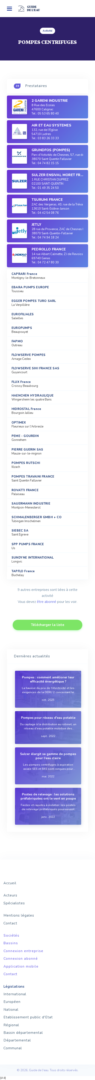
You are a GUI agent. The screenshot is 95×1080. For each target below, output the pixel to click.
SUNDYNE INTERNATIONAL (32, 558)
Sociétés (11, 935)
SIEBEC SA (20, 530)
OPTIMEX (19, 422)
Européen (12, 1001)
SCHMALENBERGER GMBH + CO (37, 517)
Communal (12, 1048)
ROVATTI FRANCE (25, 490)
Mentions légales (18, 915)
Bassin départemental (23, 1032)
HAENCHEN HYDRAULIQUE (32, 395)
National (10, 1009)
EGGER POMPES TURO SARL (34, 301)
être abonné (46, 601)
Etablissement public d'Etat (28, 1017)
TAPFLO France (23, 571)
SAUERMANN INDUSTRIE (31, 503)
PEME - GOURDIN (25, 436)
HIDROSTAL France (26, 409)
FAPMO (17, 341)
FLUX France (21, 382)
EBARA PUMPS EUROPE (30, 287)
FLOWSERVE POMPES (28, 355)
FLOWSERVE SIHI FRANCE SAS (35, 368)
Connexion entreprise (23, 951)
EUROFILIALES (23, 314)
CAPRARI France (24, 274)
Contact (10, 923)
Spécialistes (14, 903)
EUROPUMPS (22, 328)
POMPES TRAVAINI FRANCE (33, 476)
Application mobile (21, 966)
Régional (11, 1025)
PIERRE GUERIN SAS (27, 449)
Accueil (9, 883)
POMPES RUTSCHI (26, 463)
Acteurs (10, 895)
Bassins (10, 943)
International (14, 994)
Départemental (17, 1040)
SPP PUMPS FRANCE (28, 544)
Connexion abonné (20, 958)
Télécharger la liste (47, 625)
